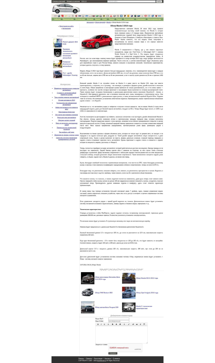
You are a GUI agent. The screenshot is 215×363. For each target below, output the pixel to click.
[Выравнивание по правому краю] (120, 324)
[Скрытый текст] (133, 324)
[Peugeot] (121, 16)
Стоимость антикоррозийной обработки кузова (66, 93)
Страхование (140, 19)
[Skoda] (135, 16)
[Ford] (79, 16)
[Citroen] (62, 16)
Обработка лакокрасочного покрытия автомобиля (66, 89)
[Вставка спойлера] (144, 324)
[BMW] (58, 16)
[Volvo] (152, 16)
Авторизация (66, 28)
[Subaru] (138, 16)
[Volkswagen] (149, 16)
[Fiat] (76, 16)
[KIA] (93, 16)
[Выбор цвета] (129, 324)
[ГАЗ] (156, 16)
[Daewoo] (69, 16)
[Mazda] (107, 16)
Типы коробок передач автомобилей (66, 97)
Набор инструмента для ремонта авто (66, 108)
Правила (89, 358)
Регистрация (98, 358)
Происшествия (68, 19)
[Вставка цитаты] (137, 324)
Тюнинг (111, 19)
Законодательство (154, 19)
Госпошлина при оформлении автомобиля (67, 104)
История (90, 19)
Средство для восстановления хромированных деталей (66, 138)
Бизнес (97, 19)
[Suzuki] (142, 16)
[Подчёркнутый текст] (104, 324)
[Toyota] (145, 16)
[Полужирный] (98, 324)
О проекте (116, 358)
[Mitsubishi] (111, 16)
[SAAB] (131, 16)
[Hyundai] (86, 16)
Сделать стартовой (59, 1)
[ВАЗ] (159, 16)
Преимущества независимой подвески (66, 128)
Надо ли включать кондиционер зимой (66, 124)
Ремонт (119, 19)
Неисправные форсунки (67, 112)
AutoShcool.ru (101, 360)
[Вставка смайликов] (124, 324)
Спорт (104, 19)
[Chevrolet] (65, 16)
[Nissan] (114, 16)
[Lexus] (100, 16)
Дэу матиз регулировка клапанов (66, 115)
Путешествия (80, 19)
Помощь (81, 358)
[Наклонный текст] (101, 324)
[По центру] (116, 324)
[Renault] (128, 16)
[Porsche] (124, 16)
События (57, 19)
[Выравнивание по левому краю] (113, 324)
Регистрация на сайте (67, 26)
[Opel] (117, 16)
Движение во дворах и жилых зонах (66, 135)
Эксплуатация (129, 19)
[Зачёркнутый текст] (108, 324)
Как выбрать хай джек (66, 132)
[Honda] (83, 16)
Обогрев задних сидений (66, 120)
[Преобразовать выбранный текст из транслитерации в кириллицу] (140, 324)
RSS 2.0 (84, 1)
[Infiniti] (90, 16)
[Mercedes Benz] (72, 16)
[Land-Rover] (97, 16)
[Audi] (55, 16)
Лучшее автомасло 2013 (66, 100)
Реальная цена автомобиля (66, 117)
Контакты (108, 358)
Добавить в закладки (73, 1)
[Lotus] (104, 16)
